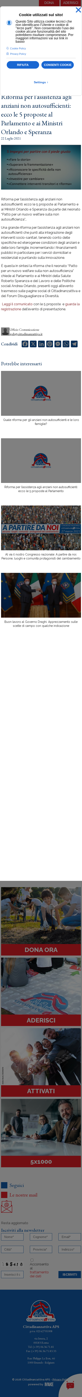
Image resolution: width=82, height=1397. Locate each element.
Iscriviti (70, 1274)
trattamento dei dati (39, 1274)
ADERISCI (70, 3)
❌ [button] (78, 10)
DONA (49, 3)
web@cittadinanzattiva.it (25, 334)
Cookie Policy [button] (18, 48)
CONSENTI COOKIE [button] (57, 65)
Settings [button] (41, 82)
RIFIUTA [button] (23, 65)
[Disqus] (41, 704)
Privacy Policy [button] (18, 54)
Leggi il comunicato (17, 304)
